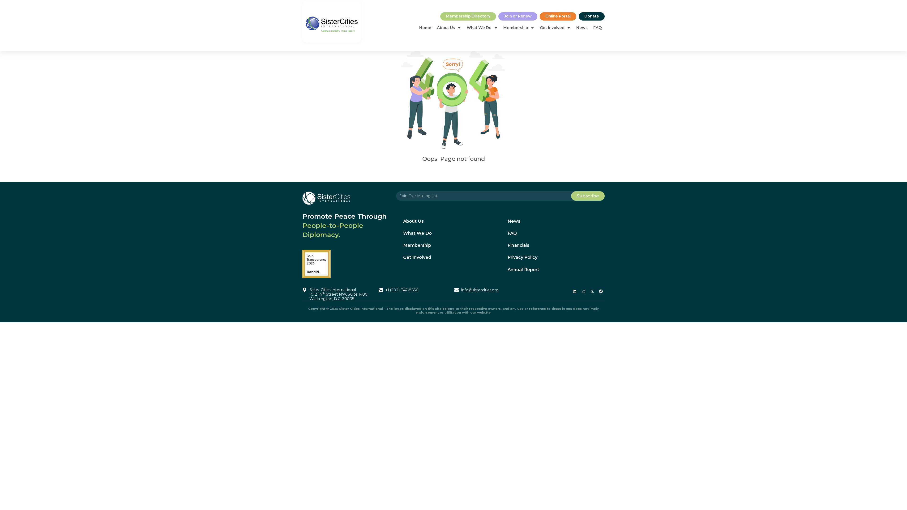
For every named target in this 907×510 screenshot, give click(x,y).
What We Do (479, 28)
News (582, 28)
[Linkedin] (574, 291)
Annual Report (523, 269)
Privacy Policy (522, 257)
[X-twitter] (592, 291)
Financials (518, 245)
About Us (446, 28)
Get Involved (552, 28)
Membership (515, 28)
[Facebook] (601, 291)
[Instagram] (583, 291)
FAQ (597, 28)
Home (425, 28)
